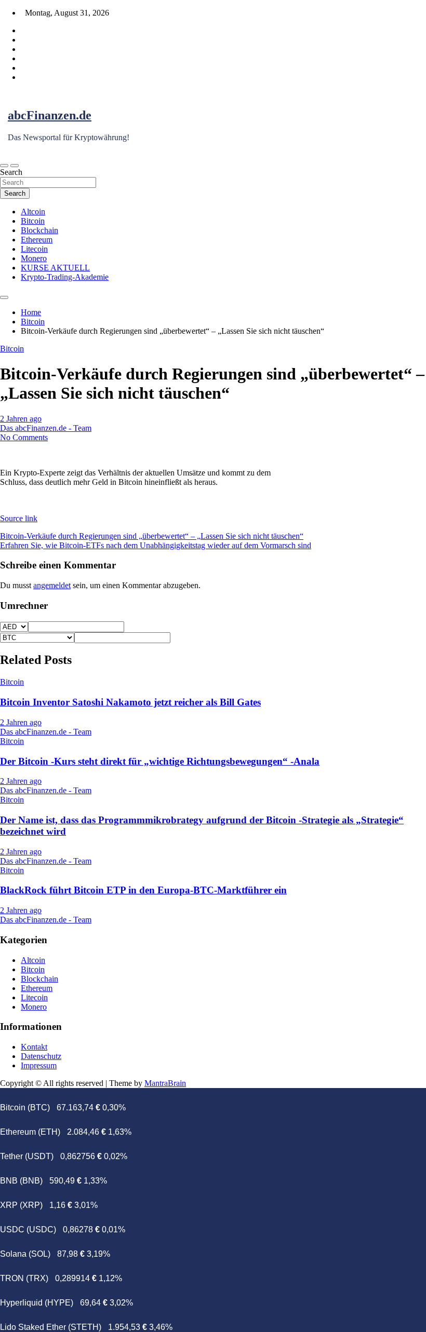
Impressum (39, 1065)
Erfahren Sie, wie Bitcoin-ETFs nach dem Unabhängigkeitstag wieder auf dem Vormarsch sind (155, 545)
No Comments (24, 437)
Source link (18, 518)
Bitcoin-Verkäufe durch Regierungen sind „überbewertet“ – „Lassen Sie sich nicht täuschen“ (151, 536)
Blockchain (39, 230)
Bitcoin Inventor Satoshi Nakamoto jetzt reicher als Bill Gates (130, 702)
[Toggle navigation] (4, 165)
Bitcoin (33, 220)
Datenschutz (41, 1056)
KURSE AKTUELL (55, 267)
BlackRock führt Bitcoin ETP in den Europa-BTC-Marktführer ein (143, 890)
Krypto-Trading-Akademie (65, 277)
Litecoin (34, 248)
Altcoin (33, 211)
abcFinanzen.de (49, 115)
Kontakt (34, 1046)
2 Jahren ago (21, 418)
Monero (34, 258)
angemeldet (52, 585)
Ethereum (36, 239)
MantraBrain (165, 1083)
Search (11, 172)
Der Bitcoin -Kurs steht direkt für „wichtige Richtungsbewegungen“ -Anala (160, 761)
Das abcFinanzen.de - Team (45, 428)
